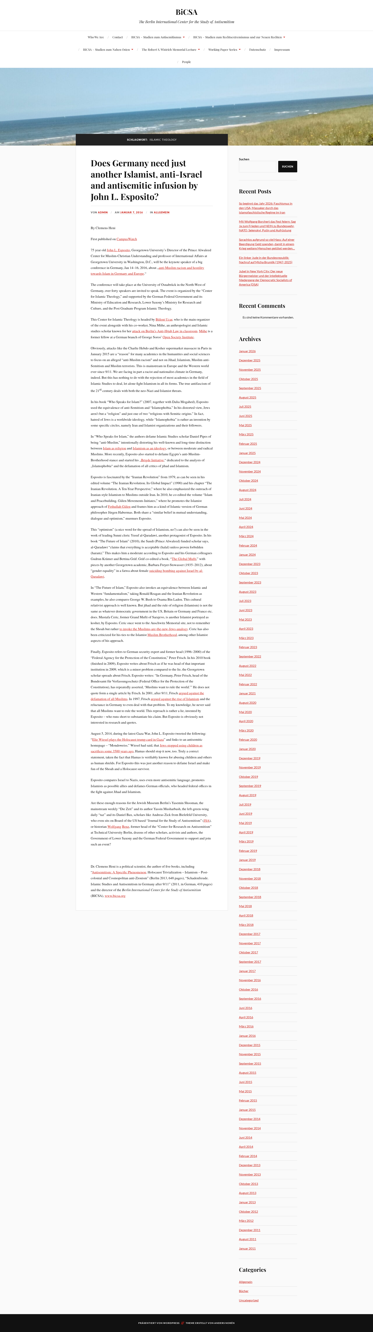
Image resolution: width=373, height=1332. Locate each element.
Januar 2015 (247, 1109)
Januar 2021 (247, 693)
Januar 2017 (247, 971)
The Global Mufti (184, 558)
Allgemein (162, 212)
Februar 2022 (248, 684)
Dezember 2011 (249, 1230)
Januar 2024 (247, 554)
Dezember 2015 (249, 1045)
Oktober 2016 (248, 989)
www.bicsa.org (115, 895)
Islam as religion (114, 448)
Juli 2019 (245, 804)
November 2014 (250, 1128)
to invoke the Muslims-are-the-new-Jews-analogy (153, 628)
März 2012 (246, 1220)
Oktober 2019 (248, 776)
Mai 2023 (245, 619)
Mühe (203, 331)
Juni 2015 (245, 1082)
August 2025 (247, 397)
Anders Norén (224, 1323)
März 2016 (246, 1026)
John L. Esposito (118, 250)
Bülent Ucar (164, 319)
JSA (206, 820)
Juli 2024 (245, 499)
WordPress (171, 1323)
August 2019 (247, 795)
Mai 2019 (245, 823)
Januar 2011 (247, 1248)
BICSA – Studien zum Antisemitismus (156, 37)
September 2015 (250, 1063)
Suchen (244, 159)
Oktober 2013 (248, 1183)
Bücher (243, 1291)
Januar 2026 (247, 351)
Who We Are (96, 37)
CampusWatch (127, 238)
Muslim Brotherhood (162, 634)
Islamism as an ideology (149, 448)
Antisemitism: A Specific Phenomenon (119, 872)
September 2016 (250, 998)
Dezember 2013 (249, 1165)
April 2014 (246, 1146)
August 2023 (247, 591)
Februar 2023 (248, 647)
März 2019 (246, 841)
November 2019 (250, 767)
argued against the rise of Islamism (175, 698)
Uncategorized (249, 1300)
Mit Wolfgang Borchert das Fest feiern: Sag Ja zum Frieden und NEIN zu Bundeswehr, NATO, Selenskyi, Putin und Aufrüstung (267, 226)
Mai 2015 (245, 1091)
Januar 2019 (247, 860)
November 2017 (250, 943)
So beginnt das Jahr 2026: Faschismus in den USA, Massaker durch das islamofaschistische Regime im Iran (265, 208)
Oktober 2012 (248, 1211)
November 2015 (250, 1054)
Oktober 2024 (248, 480)
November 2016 (250, 980)
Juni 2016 (245, 1008)
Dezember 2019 (249, 758)
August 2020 (247, 702)
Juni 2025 (245, 416)
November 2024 (250, 471)
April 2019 (246, 832)
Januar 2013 (247, 1202)
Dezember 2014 (249, 1119)
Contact (117, 37)
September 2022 (250, 656)
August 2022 (247, 665)
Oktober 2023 (248, 573)
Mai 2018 (245, 906)
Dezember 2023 (249, 564)
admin (103, 212)
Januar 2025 (247, 453)
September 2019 (250, 786)
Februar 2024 (248, 545)
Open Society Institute (178, 337)
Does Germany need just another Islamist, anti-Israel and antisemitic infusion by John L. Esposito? (146, 179)
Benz (125, 826)
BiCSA (187, 12)
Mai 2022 (245, 675)
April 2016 (246, 1017)
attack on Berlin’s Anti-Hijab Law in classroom (164, 331)
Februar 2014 (248, 1156)
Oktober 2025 (248, 379)
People (186, 62)
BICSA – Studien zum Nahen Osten (106, 49)
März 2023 (246, 638)
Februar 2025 (248, 443)
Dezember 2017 (249, 934)
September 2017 (250, 961)
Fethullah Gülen (119, 506)
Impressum (282, 49)
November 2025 (250, 369)
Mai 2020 (245, 712)
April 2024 (246, 527)
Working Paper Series (222, 49)
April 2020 (246, 721)
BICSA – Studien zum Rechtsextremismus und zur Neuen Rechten (237, 37)
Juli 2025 (245, 406)
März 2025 (246, 434)
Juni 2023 (245, 610)
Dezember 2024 (249, 462)
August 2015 (247, 1072)
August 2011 (247, 1239)
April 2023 (246, 628)
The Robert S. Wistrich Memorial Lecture (169, 49)
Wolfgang (114, 826)
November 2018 (250, 878)
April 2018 (246, 915)
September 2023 (250, 582)
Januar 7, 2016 (131, 212)
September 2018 (250, 897)
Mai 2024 (245, 517)
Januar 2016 (247, 1035)
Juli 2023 (245, 601)
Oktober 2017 (248, 952)
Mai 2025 (245, 425)
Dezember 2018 (249, 869)
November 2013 (250, 1174)
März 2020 (246, 730)
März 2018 (246, 924)
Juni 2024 (245, 508)
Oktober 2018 (248, 887)
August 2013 (247, 1193)
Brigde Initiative (152, 460)
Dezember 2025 (249, 360)
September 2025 (250, 388)
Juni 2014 (245, 1137)
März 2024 (246, 536)
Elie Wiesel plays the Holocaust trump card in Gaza (128, 739)
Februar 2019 (248, 850)
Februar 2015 (248, 1100)
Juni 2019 (245, 813)
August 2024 (247, 490)
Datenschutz (257, 49)
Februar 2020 (248, 739)
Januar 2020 (247, 749)
